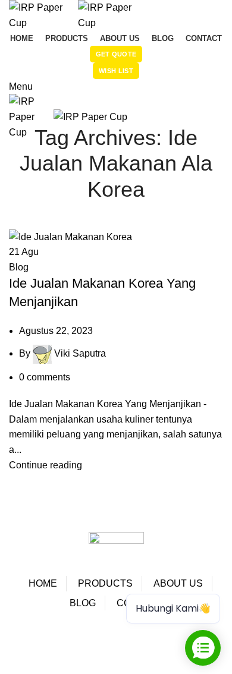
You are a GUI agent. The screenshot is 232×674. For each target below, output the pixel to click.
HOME (43, 583)
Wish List (116, 70)
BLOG (83, 603)
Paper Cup (41, 636)
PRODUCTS (105, 583)
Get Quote (116, 54)
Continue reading (45, 465)
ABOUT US (178, 583)
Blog (19, 267)
